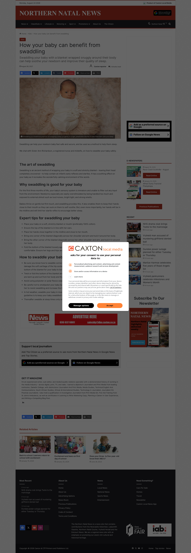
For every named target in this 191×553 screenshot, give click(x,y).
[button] (95, 277)
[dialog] (95, 276)
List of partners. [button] (115, 287)
